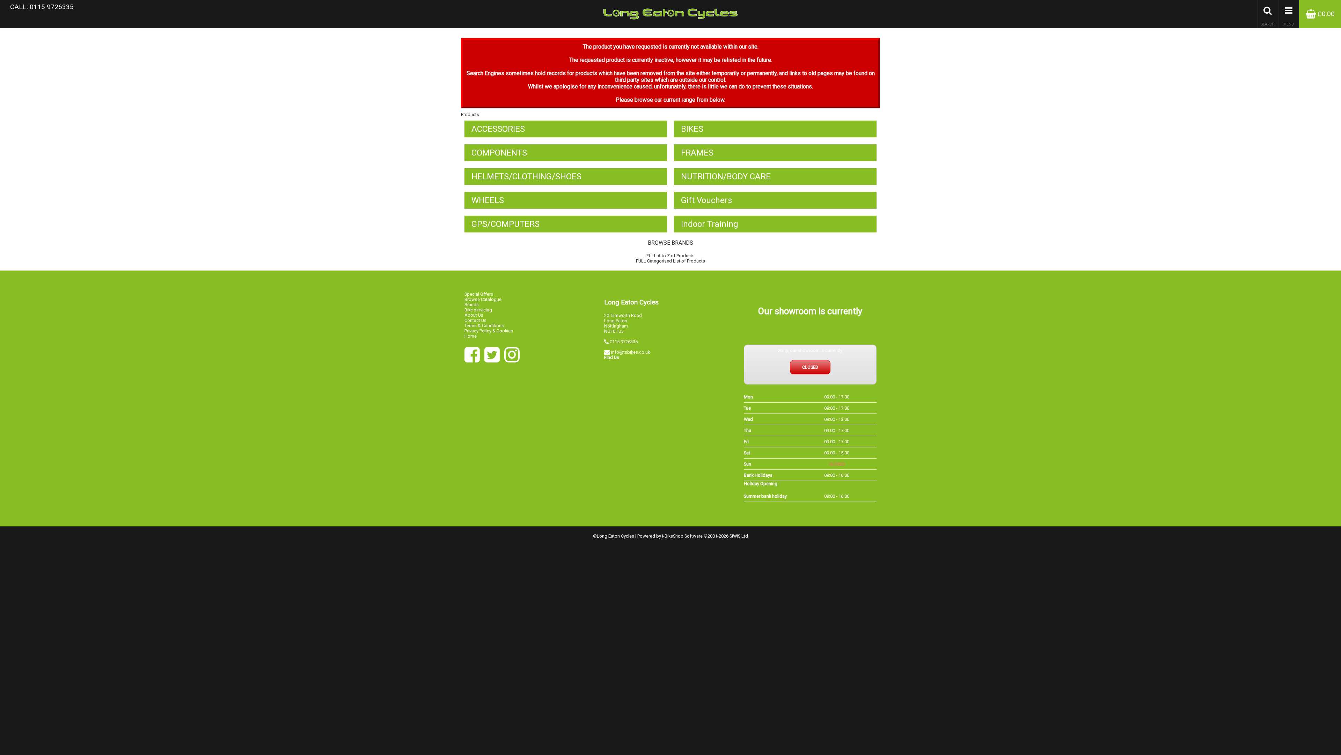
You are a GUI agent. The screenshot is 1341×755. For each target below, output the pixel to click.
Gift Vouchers (706, 200)
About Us (473, 315)
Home (470, 336)
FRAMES (697, 153)
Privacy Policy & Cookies (488, 330)
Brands (471, 304)
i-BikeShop (672, 536)
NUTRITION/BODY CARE (726, 176)
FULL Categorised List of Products (670, 261)
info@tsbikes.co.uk (630, 352)
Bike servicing (478, 309)
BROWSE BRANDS (670, 242)
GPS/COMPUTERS (505, 224)
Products (470, 114)
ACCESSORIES (498, 129)
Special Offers (478, 294)
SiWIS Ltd (739, 536)
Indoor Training (709, 224)
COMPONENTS (499, 153)
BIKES (692, 129)
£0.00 (1325, 14)
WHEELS (487, 200)
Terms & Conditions (484, 325)
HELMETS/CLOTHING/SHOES (526, 176)
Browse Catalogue (482, 299)
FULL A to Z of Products (670, 255)
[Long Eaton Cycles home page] (670, 14)
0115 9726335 (624, 341)
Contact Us (475, 320)
